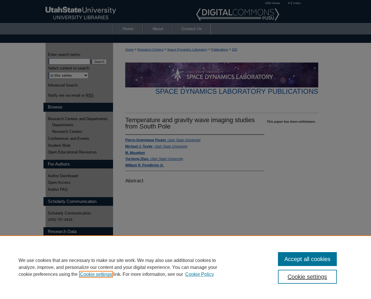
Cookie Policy (199, 274)
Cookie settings (96, 274)
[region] (185, 267)
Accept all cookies (307, 259)
